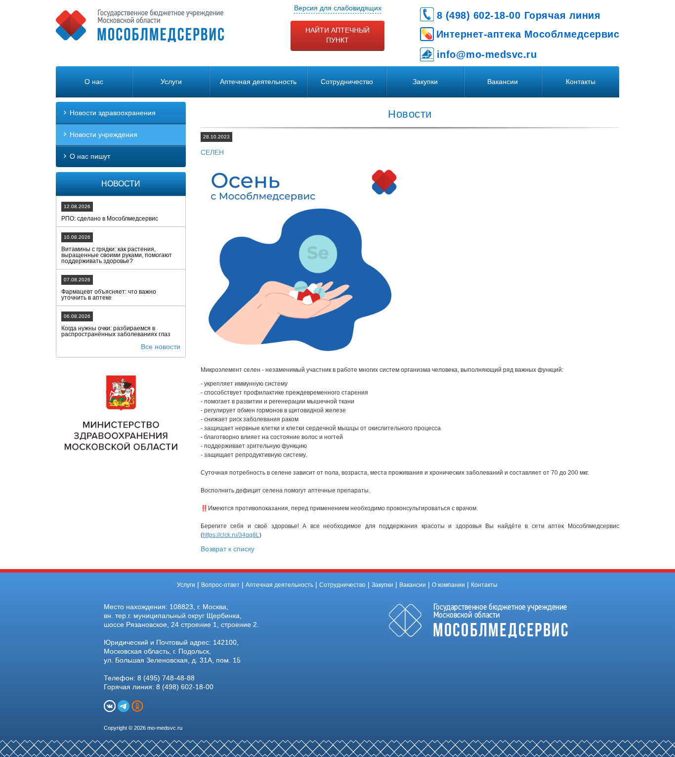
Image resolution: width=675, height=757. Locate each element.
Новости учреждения (103, 134)
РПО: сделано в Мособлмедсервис (109, 219)
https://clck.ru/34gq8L (231, 535)
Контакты (580, 82)
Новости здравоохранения (113, 113)
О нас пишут (90, 156)
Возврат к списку (227, 549)
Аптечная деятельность (258, 82)
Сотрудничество (347, 82)
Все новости (160, 347)
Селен (212, 152)
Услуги (171, 82)
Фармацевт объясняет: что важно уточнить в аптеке (108, 295)
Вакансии (502, 82)
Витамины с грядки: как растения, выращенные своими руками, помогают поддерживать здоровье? (116, 255)
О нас (93, 82)
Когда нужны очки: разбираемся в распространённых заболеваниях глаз (115, 331)
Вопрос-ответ (220, 584)
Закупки (425, 82)
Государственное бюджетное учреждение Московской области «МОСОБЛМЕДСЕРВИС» (140, 25)
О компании (448, 584)
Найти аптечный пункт (337, 35)
